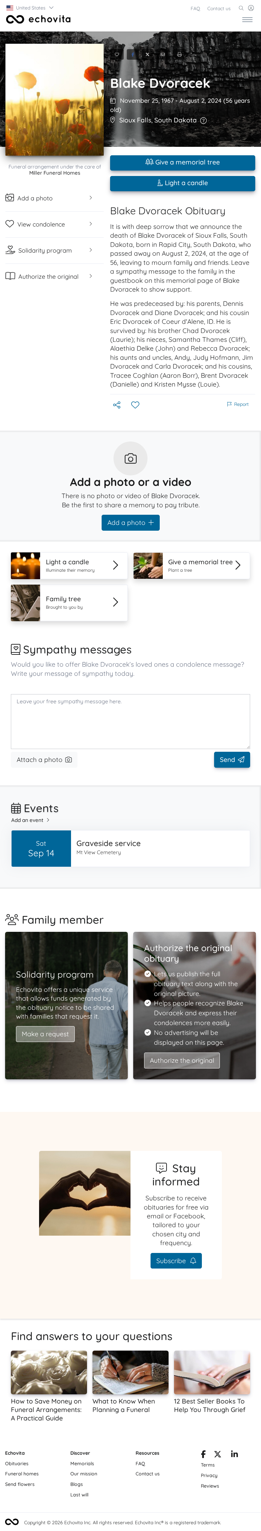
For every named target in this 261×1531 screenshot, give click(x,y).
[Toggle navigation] (247, 19)
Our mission (83, 1474)
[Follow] (136, 405)
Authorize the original (182, 1060)
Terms (208, 1465)
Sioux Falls (135, 120)
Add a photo (126, 522)
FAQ (195, 8)
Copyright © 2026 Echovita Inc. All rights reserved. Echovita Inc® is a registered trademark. (122, 1522)
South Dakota (175, 120)
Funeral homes (22, 1474)
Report (241, 404)
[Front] (37, 19)
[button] (30, 8)
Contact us (219, 8)
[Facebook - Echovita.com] (203, 1455)
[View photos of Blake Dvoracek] (54, 100)
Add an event (27, 820)
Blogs (76, 1484)
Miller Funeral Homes (54, 173)
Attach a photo (40, 759)
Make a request (45, 1034)
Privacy (209, 1475)
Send (227, 759)
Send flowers (20, 1484)
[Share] (117, 405)
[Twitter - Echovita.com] (218, 1455)
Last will (79, 1495)
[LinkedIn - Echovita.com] (234, 1455)
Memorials (82, 1463)
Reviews (210, 1486)
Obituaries (17, 1463)
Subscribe (172, 1261)
